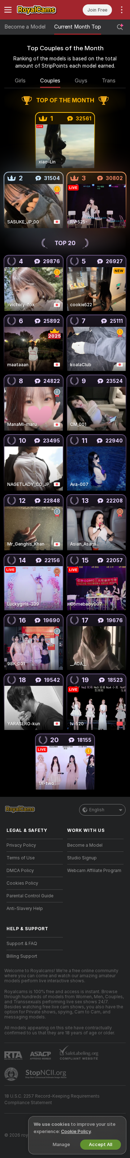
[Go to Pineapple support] (12, 1074)
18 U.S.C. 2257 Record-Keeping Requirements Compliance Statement (52, 1099)
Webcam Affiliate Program (94, 870)
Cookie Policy (76, 1131)
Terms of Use (20, 857)
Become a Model (25, 26)
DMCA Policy (20, 870)
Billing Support (21, 956)
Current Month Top (77, 26)
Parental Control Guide (29, 895)
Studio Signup (82, 857)
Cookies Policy (22, 883)
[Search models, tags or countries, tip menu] (120, 27)
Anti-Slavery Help (24, 908)
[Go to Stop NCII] (46, 1074)
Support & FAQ (21, 943)
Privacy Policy (21, 845)
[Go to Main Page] (40, 9)
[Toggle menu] (8, 10)
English (96, 809)
